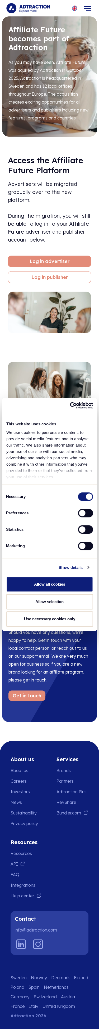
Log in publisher (49, 277)
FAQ (15, 874)
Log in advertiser (49, 261)
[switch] (85, 513)
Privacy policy (24, 823)
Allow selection (49, 601)
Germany (20, 996)
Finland (81, 977)
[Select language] (74, 8)
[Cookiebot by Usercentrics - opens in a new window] (70, 405)
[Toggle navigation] (87, 8)
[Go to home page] (28, 8)
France (18, 1006)
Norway (39, 977)
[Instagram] (38, 944)
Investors (20, 791)
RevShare (66, 802)
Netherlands (56, 987)
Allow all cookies (49, 584)
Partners (65, 781)
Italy (33, 1006)
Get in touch (27, 696)
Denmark (60, 977)
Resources (21, 853)
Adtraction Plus (71, 791)
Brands (63, 770)
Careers (19, 781)
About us (19, 770)
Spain (34, 987)
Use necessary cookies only (49, 619)
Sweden (19, 977)
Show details (71, 567)
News (16, 802)
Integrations (23, 885)
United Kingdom (59, 1006)
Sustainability (24, 813)
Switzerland (45, 996)
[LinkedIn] (21, 944)
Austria (68, 996)
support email (36, 656)
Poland (17, 987)
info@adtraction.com (36, 930)
